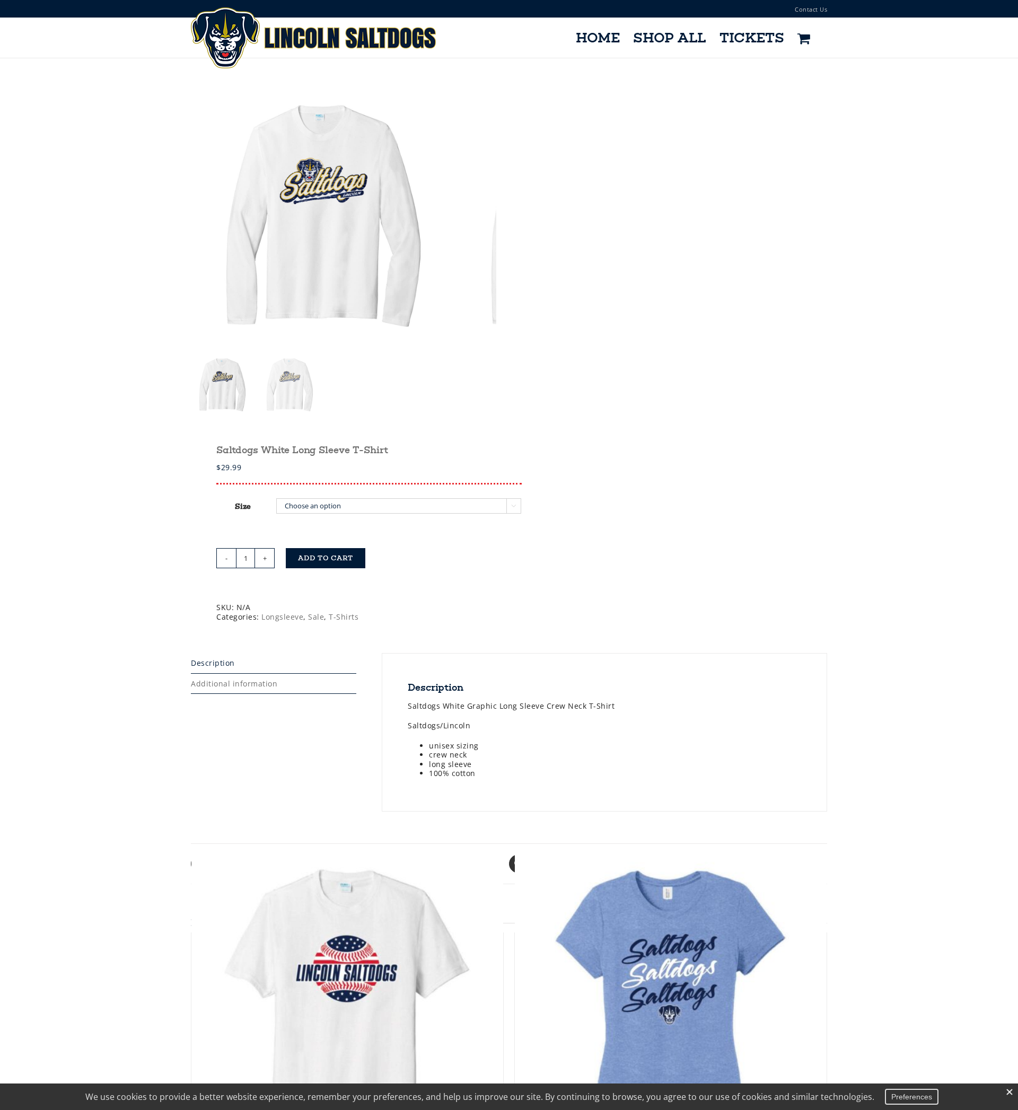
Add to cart (325, 558)
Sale (316, 617)
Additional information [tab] (234, 684)
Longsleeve (282, 617)
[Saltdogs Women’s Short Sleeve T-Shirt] (671, 1008)
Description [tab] (213, 663)
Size (243, 506)
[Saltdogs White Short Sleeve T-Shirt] (347, 1008)
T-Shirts (343, 617)
